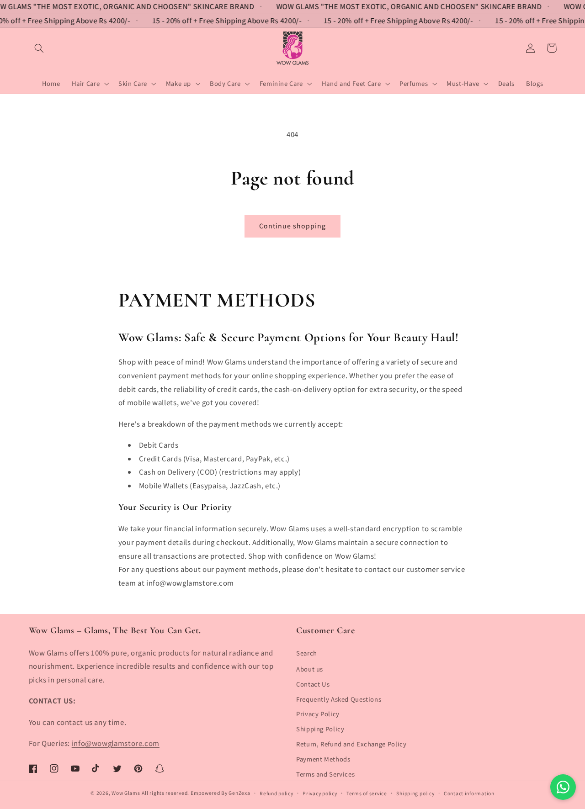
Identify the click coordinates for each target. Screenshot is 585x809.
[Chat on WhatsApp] (563, 787)
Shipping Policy (320, 728)
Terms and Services (325, 774)
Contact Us (313, 684)
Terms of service (366, 793)
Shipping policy (415, 793)
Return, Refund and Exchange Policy (351, 744)
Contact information (469, 793)
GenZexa (239, 792)
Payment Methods (323, 759)
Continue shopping (292, 226)
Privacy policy (320, 793)
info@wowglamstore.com (116, 743)
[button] (39, 47)
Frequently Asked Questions (338, 699)
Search (306, 653)
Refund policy (276, 793)
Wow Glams (126, 792)
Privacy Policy (318, 713)
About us (309, 669)
